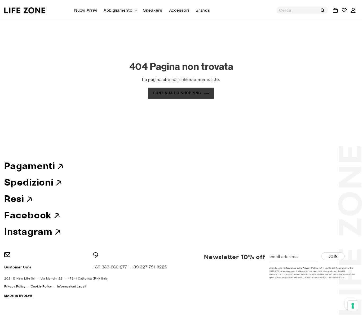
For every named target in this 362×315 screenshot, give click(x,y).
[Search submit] (322, 10)
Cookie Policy (41, 286)
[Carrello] (335, 10)
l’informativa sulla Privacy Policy (300, 268)
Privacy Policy (15, 286)
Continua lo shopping (177, 93)
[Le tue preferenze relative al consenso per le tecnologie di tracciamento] (353, 306)
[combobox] (302, 10)
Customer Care (18, 267)
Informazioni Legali (71, 286)
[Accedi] (353, 10)
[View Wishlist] (344, 10)
